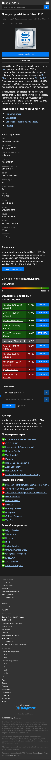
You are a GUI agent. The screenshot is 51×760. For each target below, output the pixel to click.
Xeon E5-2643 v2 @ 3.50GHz (12, 306)
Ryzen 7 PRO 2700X (13, 320)
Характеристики (13, 113)
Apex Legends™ (7, 594)
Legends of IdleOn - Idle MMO (12, 623)
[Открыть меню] (47, 2)
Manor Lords (6, 607)
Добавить (22, 406)
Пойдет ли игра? (10, 2)
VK (5, 701)
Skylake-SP (40, 77)
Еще (6, 235)
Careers (4, 683)
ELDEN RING (6, 582)
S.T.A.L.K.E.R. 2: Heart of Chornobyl (14, 644)
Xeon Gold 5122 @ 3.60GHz (12, 363)
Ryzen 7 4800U (10, 369)
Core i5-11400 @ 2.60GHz (11, 347)
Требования (6, 614)
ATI (5, 667)
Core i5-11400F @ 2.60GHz (11, 327)
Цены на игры (7, 579)
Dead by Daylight (7, 585)
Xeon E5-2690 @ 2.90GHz (11, 355)
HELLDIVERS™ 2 (8, 598)
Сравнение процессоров (23, 19)
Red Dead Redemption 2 (10, 591)
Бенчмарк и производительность (22, 121)
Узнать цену (25, 60)
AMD (5, 654)
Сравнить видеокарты (10, 661)
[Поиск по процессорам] (46, 7)
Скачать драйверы (25, 54)
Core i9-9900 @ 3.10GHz (10, 376)
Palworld (5, 588)
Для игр (9, 125)
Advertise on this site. (25, 714)
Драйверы (11, 117)
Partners (5, 686)
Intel (35, 19)
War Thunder (6, 629)
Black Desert (6, 601)
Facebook (6, 698)
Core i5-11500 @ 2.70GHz (11, 314)
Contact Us (5, 695)
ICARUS (5, 610)
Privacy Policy (6, 692)
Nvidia (6, 673)
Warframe (5, 604)
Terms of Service (10, 755)
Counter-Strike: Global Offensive (13, 617)
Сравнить (42, 305)
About (4, 680)
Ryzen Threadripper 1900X (12, 334)
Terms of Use (6, 689)
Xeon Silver (42, 19)
